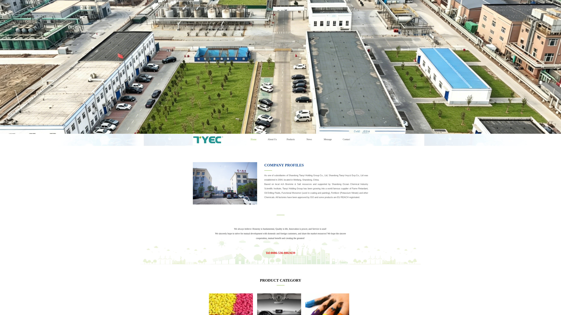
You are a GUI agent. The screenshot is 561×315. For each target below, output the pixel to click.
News (309, 139)
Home (253, 139)
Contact (346, 139)
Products (291, 139)
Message (328, 139)
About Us (272, 139)
